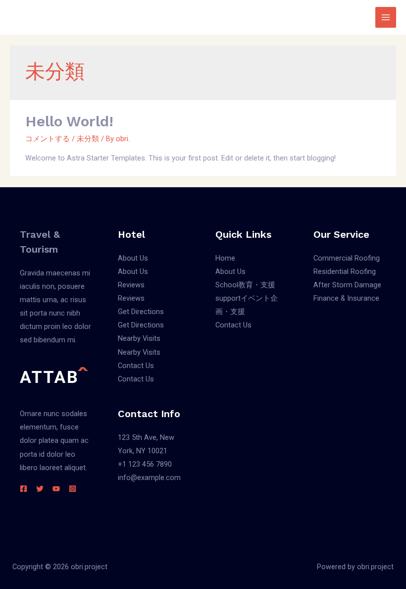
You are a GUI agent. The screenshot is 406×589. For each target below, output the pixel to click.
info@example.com (149, 477)
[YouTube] (56, 488)
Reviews (131, 284)
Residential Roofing (344, 271)
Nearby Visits (139, 338)
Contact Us (136, 365)
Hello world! (69, 121)
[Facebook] (23, 488)
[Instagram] (72, 488)
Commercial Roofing (346, 258)
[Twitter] (40, 488)
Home (225, 258)
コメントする (47, 138)
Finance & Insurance (346, 298)
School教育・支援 (245, 284)
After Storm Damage (347, 284)
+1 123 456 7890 (145, 464)
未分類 (88, 138)
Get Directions (141, 311)
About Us (133, 258)
